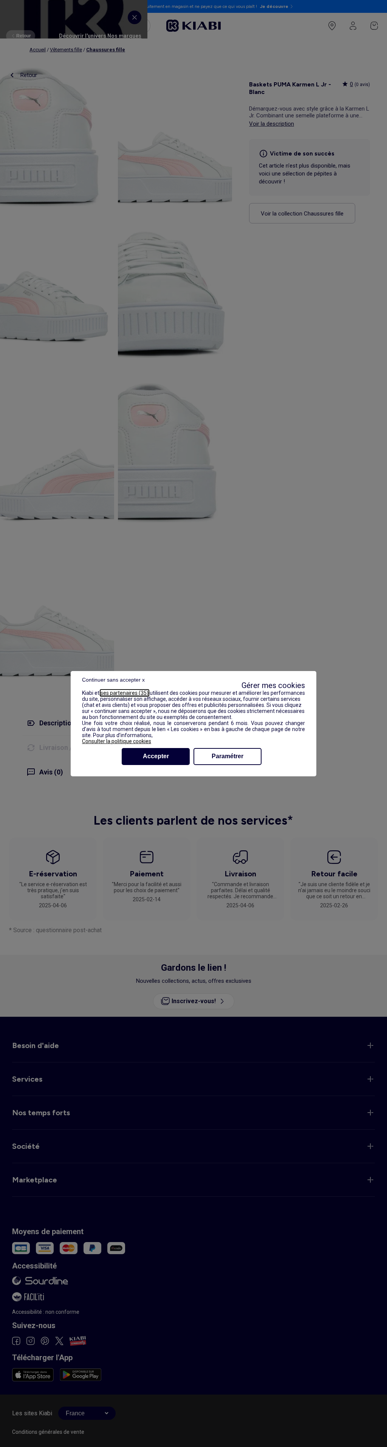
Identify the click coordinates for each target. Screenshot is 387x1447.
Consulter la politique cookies (116, 741)
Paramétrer (227, 756)
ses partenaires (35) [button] (125, 693)
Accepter (156, 756)
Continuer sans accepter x (113, 680)
